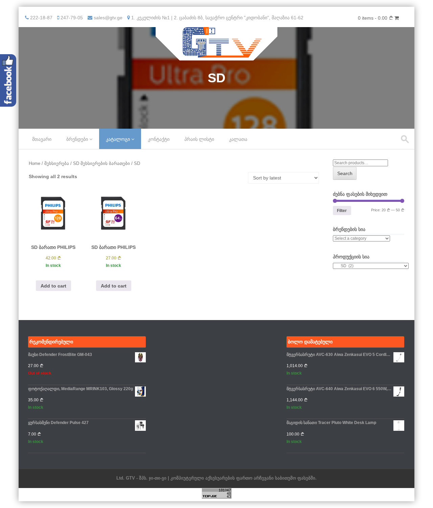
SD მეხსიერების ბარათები (101, 163)
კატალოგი (118, 139)
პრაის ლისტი (199, 139)
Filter (342, 210)
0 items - (373, 18)
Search (344, 173)
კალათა (238, 139)
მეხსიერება (56, 163)
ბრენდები (77, 139)
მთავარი (41, 139)
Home (34, 163)
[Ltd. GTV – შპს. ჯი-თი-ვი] (216, 56)
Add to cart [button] (53, 286)
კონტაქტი (158, 139)
